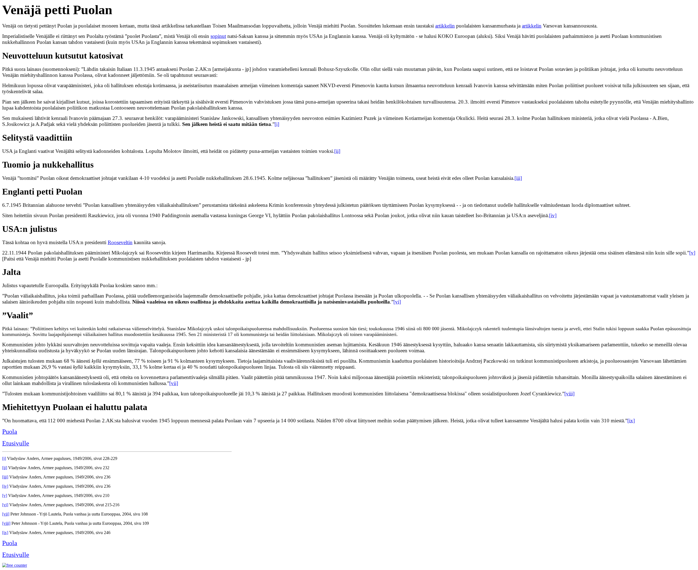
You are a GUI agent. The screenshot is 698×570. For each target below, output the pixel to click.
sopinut (218, 36)
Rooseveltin (120, 242)
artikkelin (445, 26)
